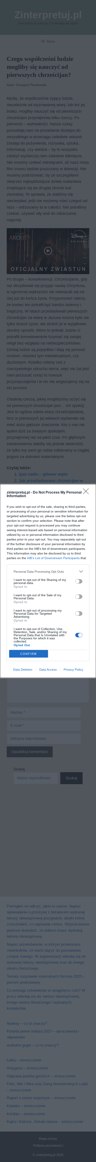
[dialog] (48, 581)
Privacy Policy (73, 669)
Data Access (48, 669)
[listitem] (48, 571)
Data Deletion (22, 669)
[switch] (78, 581)
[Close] (87, 492)
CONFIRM (28, 654)
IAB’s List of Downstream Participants (53, 558)
